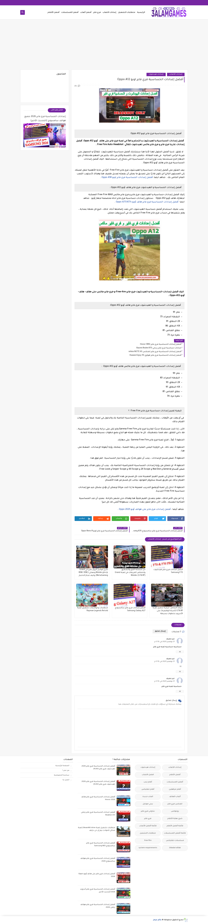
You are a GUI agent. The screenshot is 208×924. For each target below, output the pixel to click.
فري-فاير (147, 819)
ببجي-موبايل (148, 804)
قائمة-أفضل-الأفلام (175, 826)
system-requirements (148, 848)
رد (180, 652)
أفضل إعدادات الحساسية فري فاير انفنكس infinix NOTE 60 (155, 352)
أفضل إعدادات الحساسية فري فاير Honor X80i (160, 344)
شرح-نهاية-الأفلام (174, 819)
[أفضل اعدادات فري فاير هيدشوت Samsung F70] (167, 556)
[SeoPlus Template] (186, 920)
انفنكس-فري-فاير (174, 804)
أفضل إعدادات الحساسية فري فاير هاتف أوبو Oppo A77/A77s (147, 202)
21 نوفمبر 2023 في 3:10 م (164, 642)
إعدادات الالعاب (109, 12)
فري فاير (97, 12)
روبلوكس (175, 811)
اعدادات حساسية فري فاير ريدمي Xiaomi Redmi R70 (158, 348)
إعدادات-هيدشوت (156, 74)
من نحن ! (65, 770)
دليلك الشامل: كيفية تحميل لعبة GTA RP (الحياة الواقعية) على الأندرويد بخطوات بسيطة (168, 611)
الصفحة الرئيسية (62, 766)
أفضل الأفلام (53, 12)
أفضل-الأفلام (174, 775)
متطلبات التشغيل (126, 12)
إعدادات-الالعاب (175, 74)
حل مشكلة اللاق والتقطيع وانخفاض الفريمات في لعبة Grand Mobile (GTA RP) (130, 573)
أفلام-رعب (148, 782)
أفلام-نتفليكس (147, 789)
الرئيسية (141, 12)
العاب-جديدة (148, 797)
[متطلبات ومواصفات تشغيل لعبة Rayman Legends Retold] (92, 595)
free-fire (148, 841)
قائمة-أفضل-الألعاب (148, 826)
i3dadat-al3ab (175, 848)
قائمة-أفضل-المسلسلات (175, 833)
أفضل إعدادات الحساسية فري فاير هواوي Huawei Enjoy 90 (155, 355)
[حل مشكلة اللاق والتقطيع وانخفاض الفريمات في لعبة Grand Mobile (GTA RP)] (129, 556)
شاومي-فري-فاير (148, 811)
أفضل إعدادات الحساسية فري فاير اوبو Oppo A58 (127, 177)
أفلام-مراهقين (175, 789)
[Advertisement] (104, 46)
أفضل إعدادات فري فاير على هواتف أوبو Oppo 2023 (145, 509)
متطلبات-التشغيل (148, 833)
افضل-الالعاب (148, 775)
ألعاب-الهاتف (175, 797)
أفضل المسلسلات (69, 12)
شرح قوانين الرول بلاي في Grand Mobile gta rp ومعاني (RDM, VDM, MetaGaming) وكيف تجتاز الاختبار (93, 573)
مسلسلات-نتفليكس (175, 841)
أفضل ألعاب (85, 12)
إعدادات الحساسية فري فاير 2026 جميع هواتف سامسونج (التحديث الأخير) (45, 118)
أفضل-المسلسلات (175, 782)
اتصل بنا (66, 780)
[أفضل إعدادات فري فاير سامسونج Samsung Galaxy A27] (129, 595)
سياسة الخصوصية (61, 775)
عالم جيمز (157, 920)
